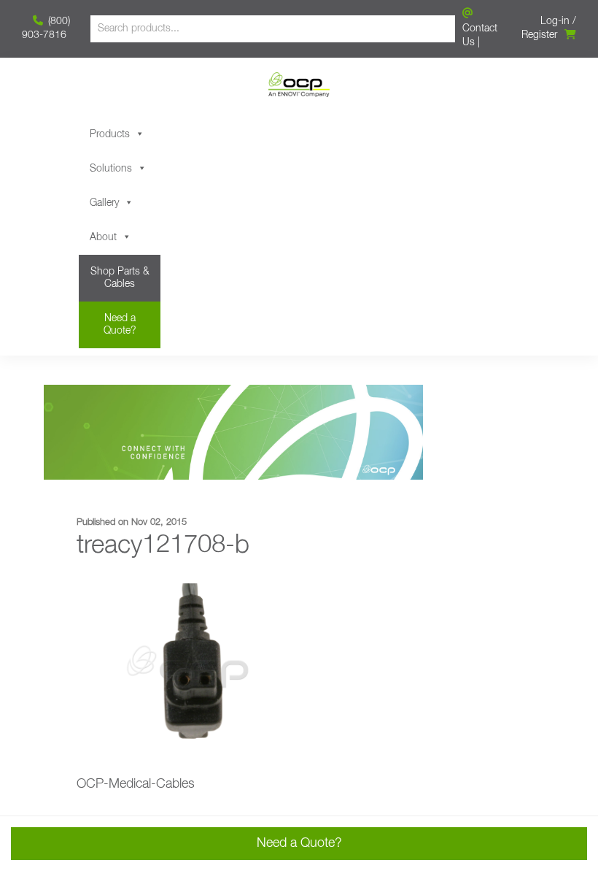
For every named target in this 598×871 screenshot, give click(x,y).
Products (110, 134)
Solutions (111, 169)
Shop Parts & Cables (120, 277)
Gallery (104, 203)
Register (539, 35)
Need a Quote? (120, 324)
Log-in (555, 21)
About (103, 237)
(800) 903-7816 (46, 28)
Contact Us (479, 35)
